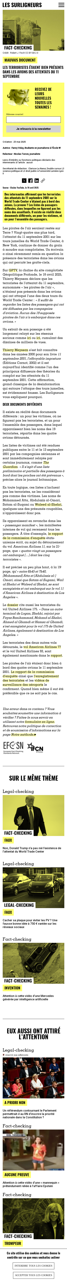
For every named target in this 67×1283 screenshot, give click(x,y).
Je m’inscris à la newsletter (33, 128)
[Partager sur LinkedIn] (37, 181)
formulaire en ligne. (40, 722)
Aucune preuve (16, 1174)
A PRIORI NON (14, 1102)
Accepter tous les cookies (33, 1275)
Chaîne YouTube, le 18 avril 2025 (24, 187)
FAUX (8, 840)
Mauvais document (20, 60)
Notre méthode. (22, 734)
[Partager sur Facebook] (30, 181)
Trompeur (12, 1243)
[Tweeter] (24, 181)
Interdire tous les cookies (33, 1265)
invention (12, 988)
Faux (8, 912)
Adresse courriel (14, 114)
